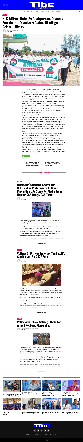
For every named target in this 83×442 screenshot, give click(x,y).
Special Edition (30, 11)
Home (24, 11)
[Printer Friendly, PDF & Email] (26, 156)
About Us (41, 434)
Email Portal (54, 434)
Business (58, 11)
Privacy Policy (48, 434)
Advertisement (29, 434)
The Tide (10, 31)
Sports (47, 11)
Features (42, 11)
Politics (52, 11)
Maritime (37, 11)
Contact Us (35, 434)
